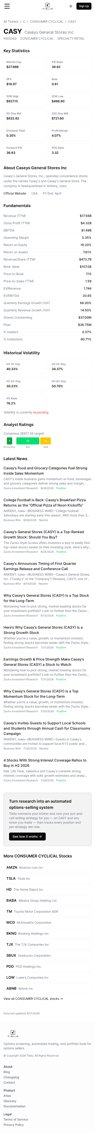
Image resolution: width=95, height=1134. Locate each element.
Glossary (10, 1101)
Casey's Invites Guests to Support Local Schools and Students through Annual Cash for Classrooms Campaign (47, 728)
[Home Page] (47, 6)
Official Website (15, 193)
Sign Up (84, 6)
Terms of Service (16, 1119)
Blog (7, 1072)
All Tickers (11, 21)
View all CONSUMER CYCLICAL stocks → (33, 998)
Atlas (7, 1095)
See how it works (25, 836)
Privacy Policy (14, 1125)
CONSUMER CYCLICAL (46, 21)
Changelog (11, 1077)
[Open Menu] (7, 6)
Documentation (14, 1106)
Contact (9, 1082)
